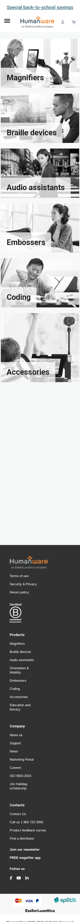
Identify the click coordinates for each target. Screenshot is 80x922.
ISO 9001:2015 (20, 776)
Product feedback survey (28, 830)
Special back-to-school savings (40, 7)
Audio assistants (22, 660)
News (14, 751)
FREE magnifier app (25, 858)
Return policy (19, 592)
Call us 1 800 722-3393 (26, 822)
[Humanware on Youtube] (19, 878)
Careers (15, 768)
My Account (62, 22)
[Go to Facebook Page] (11, 878)
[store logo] (37, 22)
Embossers (18, 680)
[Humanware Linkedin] (27, 878)
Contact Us (18, 814)
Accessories (19, 697)
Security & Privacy (23, 584)
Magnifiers (17, 644)
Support (15, 743)
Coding (15, 689)
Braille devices (20, 652)
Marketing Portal (22, 759)
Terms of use (19, 576)
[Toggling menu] (7, 22)
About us (16, 735)
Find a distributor (22, 838)
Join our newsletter (25, 849)
